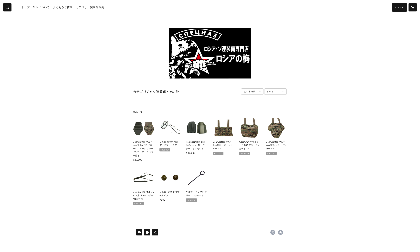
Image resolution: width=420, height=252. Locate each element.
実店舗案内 (97, 7)
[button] (399, 7)
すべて (270, 91)
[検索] (7, 7)
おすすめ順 (249, 91)
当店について (41, 7)
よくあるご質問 (63, 7)
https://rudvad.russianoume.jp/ (280, 232)
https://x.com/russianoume (272, 232)
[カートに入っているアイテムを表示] (413, 7)
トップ (25, 7)
